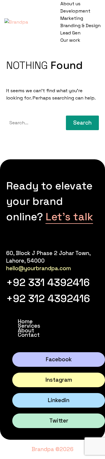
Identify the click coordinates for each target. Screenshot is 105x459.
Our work (70, 40)
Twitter (58, 420)
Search (82, 122)
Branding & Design (80, 25)
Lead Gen (70, 33)
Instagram (59, 379)
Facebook (59, 359)
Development (75, 11)
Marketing (71, 18)
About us (70, 4)
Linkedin (58, 400)
